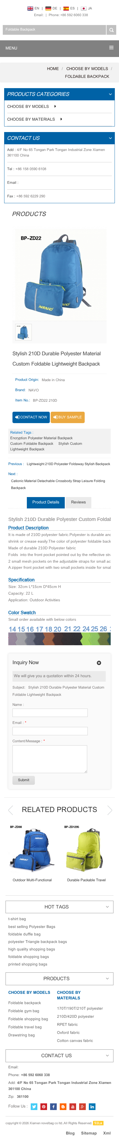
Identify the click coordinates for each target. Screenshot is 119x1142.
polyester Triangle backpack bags (37, 942)
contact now (33, 417)
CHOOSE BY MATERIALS (31, 120)
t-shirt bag (17, 919)
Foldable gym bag (23, 1011)
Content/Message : (28, 741)
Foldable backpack (87, 77)
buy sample (70, 417)
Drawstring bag (21, 1035)
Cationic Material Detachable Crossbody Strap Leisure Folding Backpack (58, 484)
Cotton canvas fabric (75, 1041)
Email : (19, 723)
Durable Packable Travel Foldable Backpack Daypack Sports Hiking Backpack (86, 880)
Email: (38, 15)
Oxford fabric (68, 1033)
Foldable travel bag (25, 1027)
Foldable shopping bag (28, 1019)
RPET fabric (67, 1025)
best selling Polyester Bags (31, 927)
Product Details (45, 502)
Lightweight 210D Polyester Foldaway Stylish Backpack (68, 464)
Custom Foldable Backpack (31, 444)
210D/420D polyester (75, 1017)
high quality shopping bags (31, 949)
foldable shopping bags (28, 957)
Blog (70, 1133)
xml (107, 1133)
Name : (18, 705)
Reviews (78, 502)
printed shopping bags (27, 964)
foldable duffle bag (24, 934)
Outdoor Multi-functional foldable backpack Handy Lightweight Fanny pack (32, 880)
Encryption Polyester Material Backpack (41, 438)
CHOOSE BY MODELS (87, 69)
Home (53, 69)
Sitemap (89, 1133)
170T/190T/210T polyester (80, 1009)
